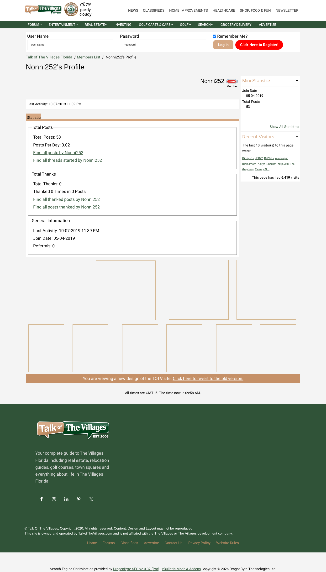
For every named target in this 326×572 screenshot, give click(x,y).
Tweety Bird (262, 169)
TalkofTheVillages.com (95, 533)
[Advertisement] (58, 289)
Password (129, 36)
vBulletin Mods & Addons (181, 569)
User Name (38, 36)
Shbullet (271, 164)
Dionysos (248, 158)
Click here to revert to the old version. (208, 378)
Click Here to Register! (259, 45)
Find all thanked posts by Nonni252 (66, 199)
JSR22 (259, 158)
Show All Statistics (284, 126)
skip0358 (283, 164)
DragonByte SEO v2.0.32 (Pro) (136, 569)
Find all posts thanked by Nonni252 (66, 207)
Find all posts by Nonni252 (58, 153)
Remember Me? (232, 36)
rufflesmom (249, 164)
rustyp (261, 164)
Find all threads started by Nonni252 (67, 160)
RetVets (269, 158)
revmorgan (281, 158)
